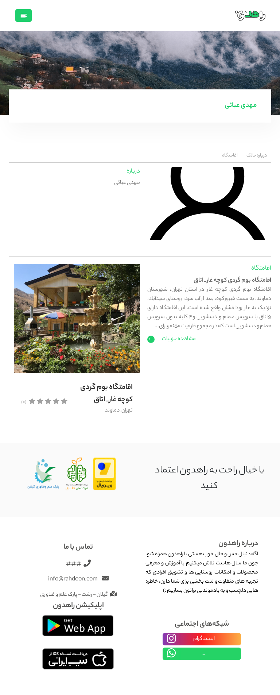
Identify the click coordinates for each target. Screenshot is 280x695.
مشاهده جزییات (179, 339)
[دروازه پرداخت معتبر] (104, 474)
